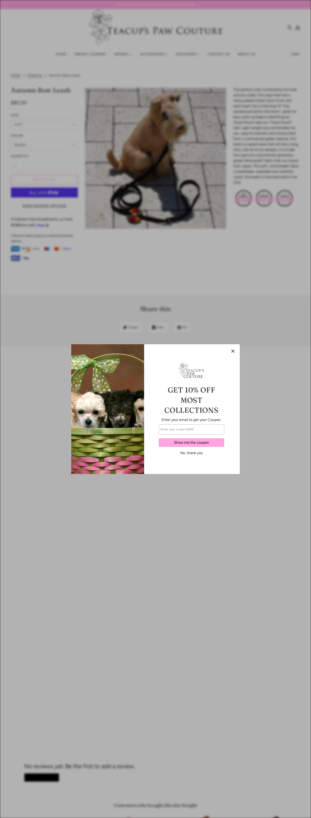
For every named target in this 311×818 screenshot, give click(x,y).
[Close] (233, 351)
